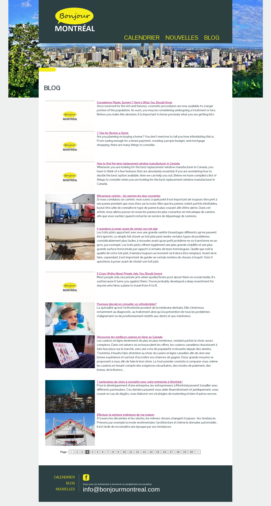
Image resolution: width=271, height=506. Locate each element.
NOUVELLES (65, 489)
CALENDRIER (64, 477)
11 (130, 451)
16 (164, 451)
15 (157, 451)
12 (137, 451)
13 (144, 451)
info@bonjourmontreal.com (121, 489)
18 (178, 451)
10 (124, 451)
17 (171, 451)
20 (191, 451)
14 (151, 451)
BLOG (211, 37)
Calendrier (142, 37)
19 (184, 451)
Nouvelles (181, 37)
